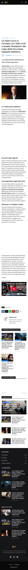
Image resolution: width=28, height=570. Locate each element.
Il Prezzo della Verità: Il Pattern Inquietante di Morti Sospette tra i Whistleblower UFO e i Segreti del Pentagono (7, 367)
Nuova (4, 393)
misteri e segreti (14, 463)
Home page (5, 38)
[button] (2, 2)
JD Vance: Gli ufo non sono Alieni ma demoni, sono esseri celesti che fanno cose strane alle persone (19, 441)
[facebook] (10, 557)
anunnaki (14, 457)
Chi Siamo (16, 564)
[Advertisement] (14, 21)
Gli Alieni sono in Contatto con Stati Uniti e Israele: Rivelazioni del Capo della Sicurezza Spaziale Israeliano (19, 430)
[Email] (17, 311)
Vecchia (23, 393)
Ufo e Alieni (12, 38)
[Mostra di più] (20, 311)
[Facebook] (3, 311)
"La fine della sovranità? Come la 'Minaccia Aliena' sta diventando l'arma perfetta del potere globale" (20, 345)
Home (10, 564)
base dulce (14, 460)
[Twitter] (6, 311)
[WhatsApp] (10, 311)
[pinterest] (17, 557)
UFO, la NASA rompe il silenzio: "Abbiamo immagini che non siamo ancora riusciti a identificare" (7, 345)
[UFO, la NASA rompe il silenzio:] (6, 473)
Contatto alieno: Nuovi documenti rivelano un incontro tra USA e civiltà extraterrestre (18, 512)
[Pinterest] (13, 311)
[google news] (14, 557)
